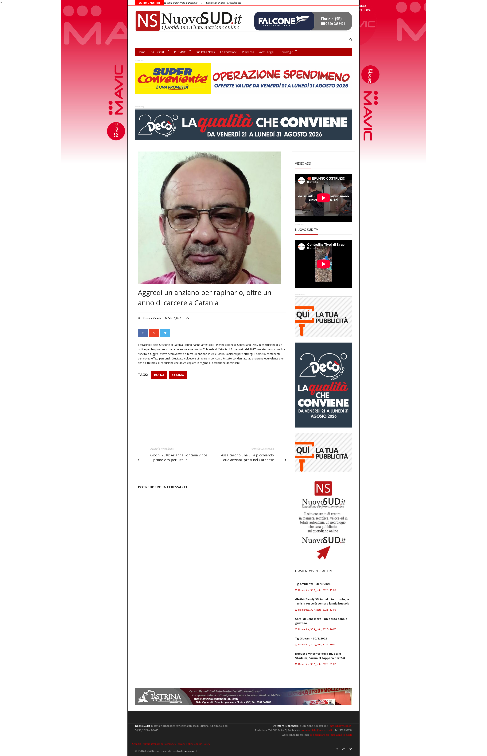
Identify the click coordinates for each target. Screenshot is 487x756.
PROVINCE (179, 52)
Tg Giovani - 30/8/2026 (311, 638)
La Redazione (228, 52)
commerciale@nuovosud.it (317, 730)
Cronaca (147, 318)
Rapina (159, 375)
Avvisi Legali (266, 52)
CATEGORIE (156, 52)
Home (141, 52)
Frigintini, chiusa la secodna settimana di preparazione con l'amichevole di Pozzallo (214, 2)
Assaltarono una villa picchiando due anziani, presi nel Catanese (247, 457)
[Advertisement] (212, 411)
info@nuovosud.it (340, 725)
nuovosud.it (190, 751)
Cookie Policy (202, 744)
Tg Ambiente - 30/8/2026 (312, 584)
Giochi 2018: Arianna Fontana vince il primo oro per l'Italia (178, 457)
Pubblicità (248, 52)
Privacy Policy (185, 744)
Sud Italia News (205, 52)
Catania (157, 318)
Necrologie (285, 52)
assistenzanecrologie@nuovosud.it (331, 734)
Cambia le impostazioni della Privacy (154, 744)
